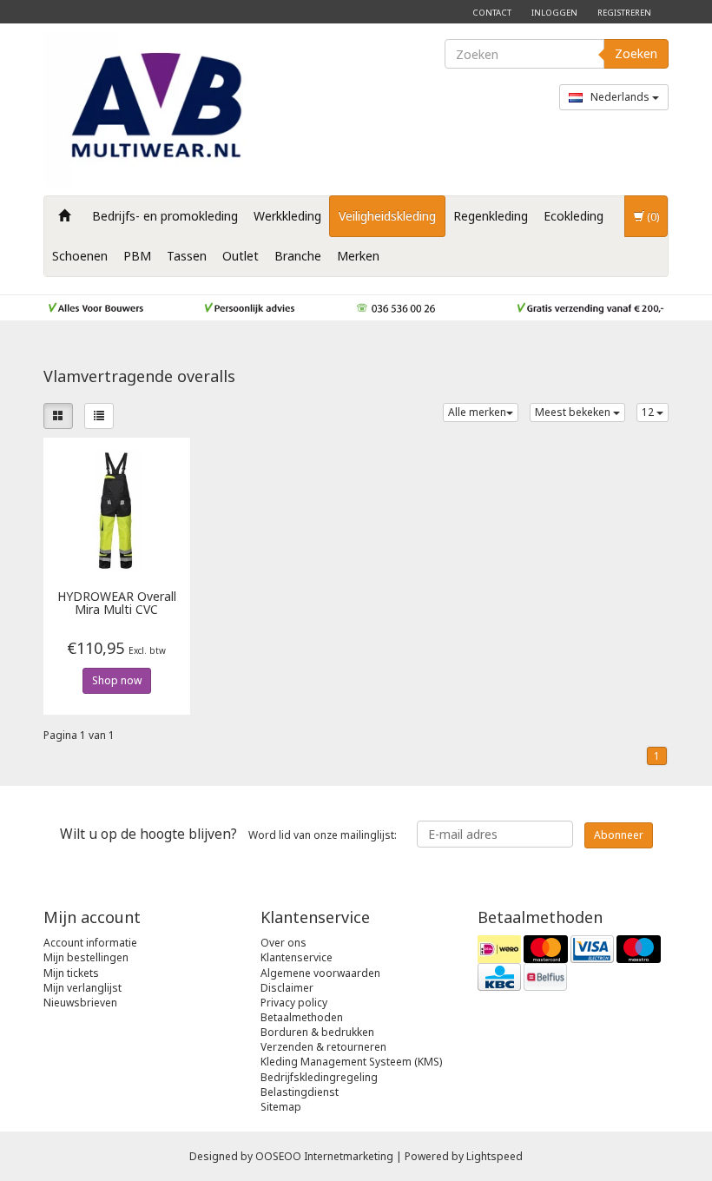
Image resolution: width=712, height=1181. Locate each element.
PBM (137, 255)
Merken (358, 255)
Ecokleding (573, 216)
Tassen (187, 255)
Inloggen (554, 12)
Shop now (117, 680)
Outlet (240, 255)
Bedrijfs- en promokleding (165, 216)
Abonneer (618, 835)
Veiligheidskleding (387, 216)
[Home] (64, 216)
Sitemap (280, 1106)
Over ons (283, 942)
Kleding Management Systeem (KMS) (351, 1061)
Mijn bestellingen (86, 957)
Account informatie (90, 942)
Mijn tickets (71, 973)
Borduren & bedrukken (317, 1032)
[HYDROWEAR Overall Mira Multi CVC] (117, 510)
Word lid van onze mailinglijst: (228, 833)
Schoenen (80, 255)
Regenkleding (490, 216)
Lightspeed (494, 1156)
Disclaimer (286, 987)
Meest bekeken (574, 412)
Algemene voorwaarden (320, 973)
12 (649, 412)
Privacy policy (293, 1002)
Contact (491, 12)
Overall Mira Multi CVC (116, 603)
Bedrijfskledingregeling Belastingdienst (319, 1084)
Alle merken (477, 412)
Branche (297, 255)
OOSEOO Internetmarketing (324, 1156)
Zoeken (636, 53)
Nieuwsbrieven (80, 1002)
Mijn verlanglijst (82, 987)
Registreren (624, 12)
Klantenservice (296, 957)
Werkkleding (287, 216)
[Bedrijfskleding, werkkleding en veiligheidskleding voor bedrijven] (160, 109)
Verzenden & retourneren (323, 1046)
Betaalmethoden (301, 1017)
